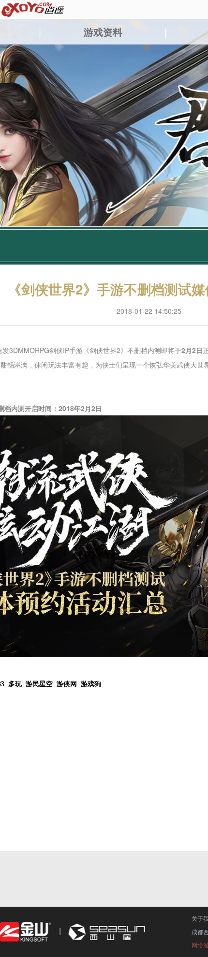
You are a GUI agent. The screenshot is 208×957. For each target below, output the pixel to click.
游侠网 (67, 684)
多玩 (15, 684)
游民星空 (39, 684)
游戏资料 (103, 32)
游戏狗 (91, 684)
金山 (25, 932)
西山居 (105, 932)
